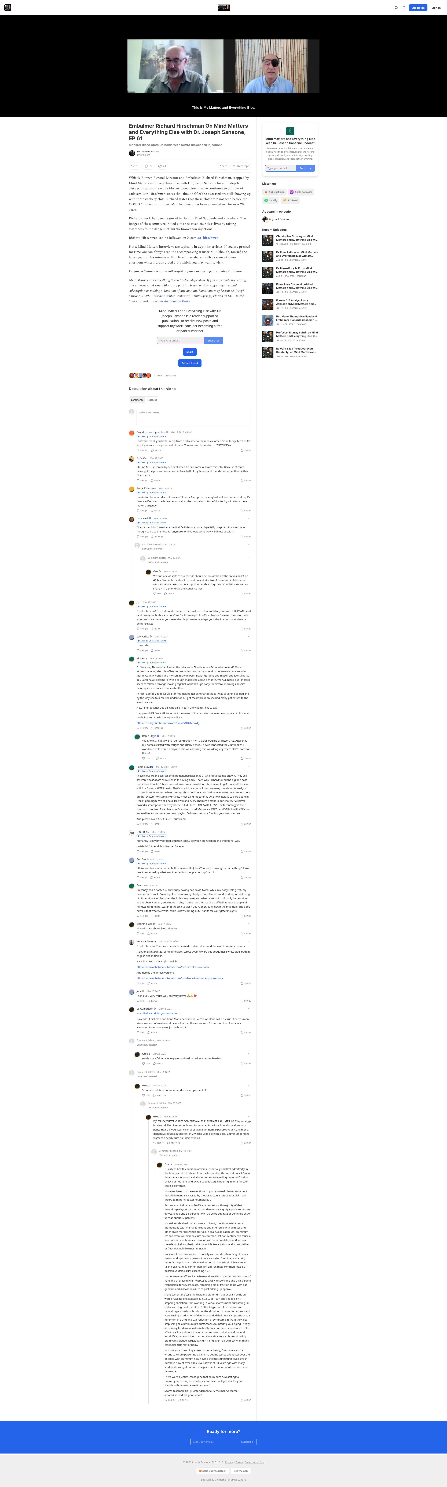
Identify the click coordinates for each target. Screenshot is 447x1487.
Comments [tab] (137, 399)
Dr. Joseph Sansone (148, 151)
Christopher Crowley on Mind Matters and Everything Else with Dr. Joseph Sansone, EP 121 (297, 238)
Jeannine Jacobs (146, 923)
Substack (206, 1479)
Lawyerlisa (143, 636)
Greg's (157, 571)
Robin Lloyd (149, 736)
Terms (239, 1462)
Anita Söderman (146, 488)
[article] (290, 240)
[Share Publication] (404, 7)
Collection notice (254, 1462)
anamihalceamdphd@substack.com (158, 1013)
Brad (139, 885)
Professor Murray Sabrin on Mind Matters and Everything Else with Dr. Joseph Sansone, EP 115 (297, 334)
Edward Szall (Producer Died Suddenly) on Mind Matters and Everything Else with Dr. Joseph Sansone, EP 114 (296, 350)
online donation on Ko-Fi (172, 301)
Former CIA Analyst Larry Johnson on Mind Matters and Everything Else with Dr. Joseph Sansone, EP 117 (296, 302)
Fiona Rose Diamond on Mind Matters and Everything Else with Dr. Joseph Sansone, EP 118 (297, 286)
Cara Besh (143, 518)
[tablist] (144, 399)
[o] (268, 240)
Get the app (241, 1471)
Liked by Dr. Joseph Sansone (153, 436)
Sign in (436, 7)
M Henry (142, 658)
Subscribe (418, 7)
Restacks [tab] (152, 399)
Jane (139, 991)
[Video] (120, 62)
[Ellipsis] (249, 432)
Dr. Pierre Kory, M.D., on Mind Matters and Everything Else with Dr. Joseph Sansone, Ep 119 (297, 270)
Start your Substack (214, 1471)
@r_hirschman (208, 237)
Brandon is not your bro (151, 432)
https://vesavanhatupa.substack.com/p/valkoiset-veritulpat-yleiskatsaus (180, 978)
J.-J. (138, 602)
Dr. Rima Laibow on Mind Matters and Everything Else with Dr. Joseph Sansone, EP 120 (297, 254)
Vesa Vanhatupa (146, 941)
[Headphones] (120, 70)
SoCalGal (142, 458)
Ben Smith (143, 859)
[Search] (396, 7)
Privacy (229, 1462)
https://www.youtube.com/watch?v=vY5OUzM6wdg (168, 723)
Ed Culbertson (145, 1008)
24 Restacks (170, 375)
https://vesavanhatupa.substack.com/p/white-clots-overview (173, 967)
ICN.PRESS (143, 831)
